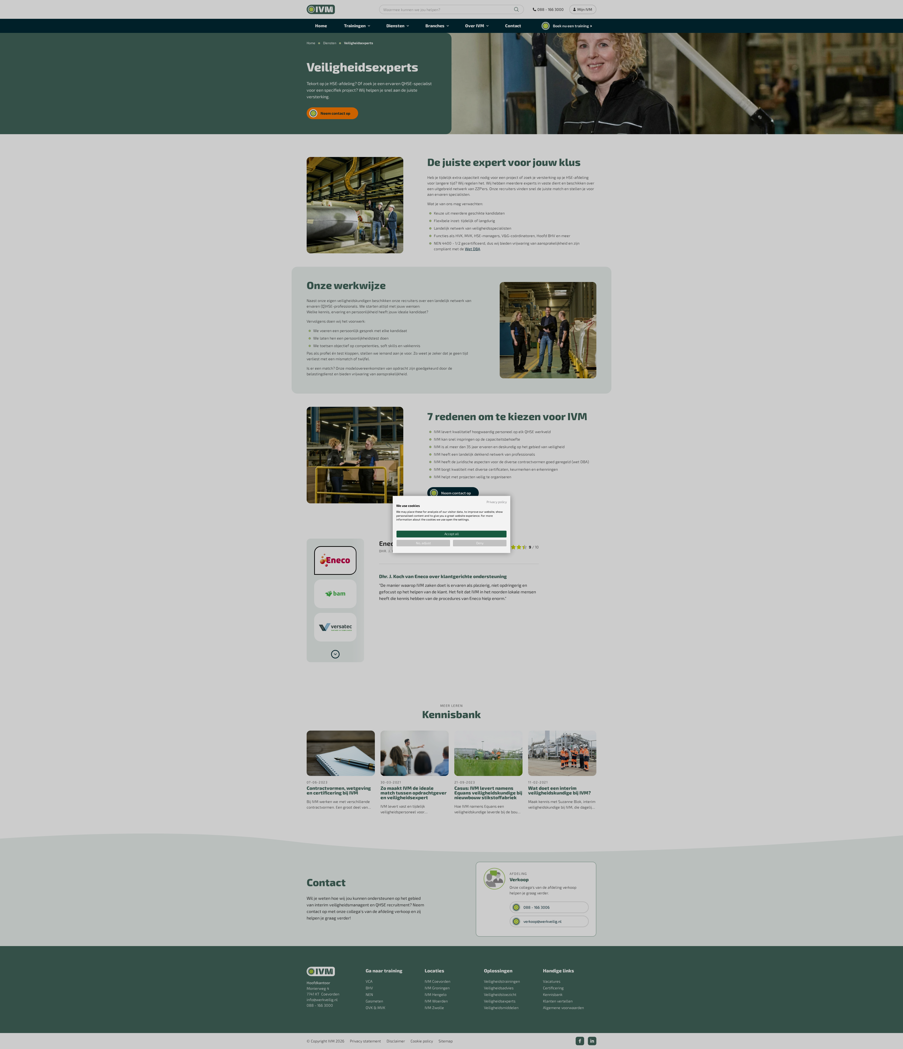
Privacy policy (497, 502)
